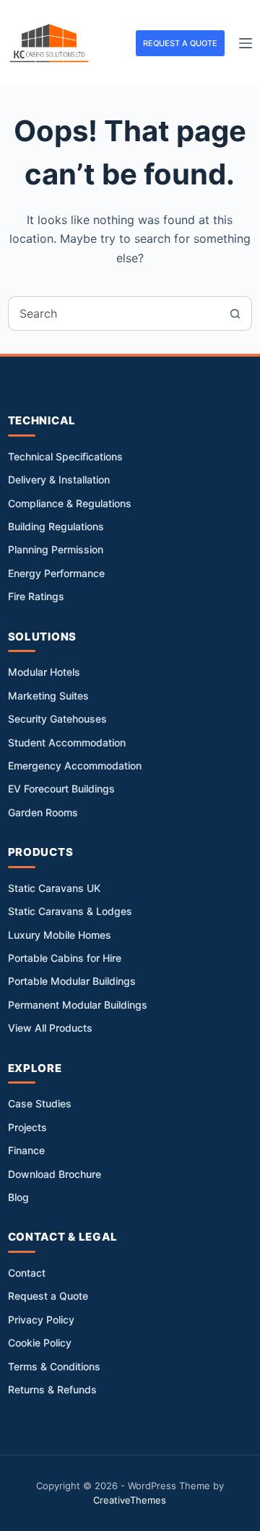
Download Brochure (54, 1174)
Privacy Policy (41, 1319)
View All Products (50, 1028)
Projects (27, 1127)
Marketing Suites (48, 695)
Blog (18, 1197)
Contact (27, 1273)
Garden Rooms (43, 812)
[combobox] (113, 313)
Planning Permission (55, 549)
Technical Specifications (65, 456)
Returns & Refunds (52, 1389)
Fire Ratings (36, 596)
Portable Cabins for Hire (64, 958)
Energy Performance (56, 573)
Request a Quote (48, 1296)
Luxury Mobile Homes (59, 935)
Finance (26, 1150)
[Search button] (234, 313)
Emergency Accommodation (75, 765)
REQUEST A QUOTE (180, 43)
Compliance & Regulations (69, 503)
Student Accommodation (67, 742)
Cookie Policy (40, 1342)
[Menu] (245, 43)
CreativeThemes (129, 1500)
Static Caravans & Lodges (70, 911)
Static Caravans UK (54, 888)
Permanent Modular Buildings (77, 1005)
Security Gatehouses (57, 719)
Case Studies (40, 1103)
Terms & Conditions (54, 1366)
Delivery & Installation (59, 479)
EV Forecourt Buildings (61, 788)
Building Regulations (56, 526)
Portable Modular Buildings (72, 981)
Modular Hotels (44, 672)
